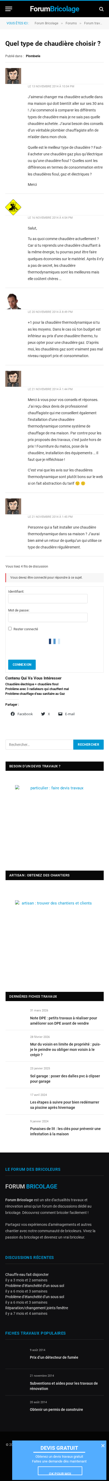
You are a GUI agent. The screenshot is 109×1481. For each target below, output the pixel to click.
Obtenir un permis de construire (56, 1409)
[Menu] (8, 9)
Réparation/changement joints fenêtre (36, 1308)
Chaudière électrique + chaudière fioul (31, 684)
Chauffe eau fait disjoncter (27, 1274)
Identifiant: (16, 591)
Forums (71, 23)
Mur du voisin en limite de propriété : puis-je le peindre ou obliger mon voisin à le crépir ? (65, 1049)
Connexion (22, 665)
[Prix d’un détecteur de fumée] (15, 1356)
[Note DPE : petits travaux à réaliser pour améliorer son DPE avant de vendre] (15, 1016)
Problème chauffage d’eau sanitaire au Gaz (35, 694)
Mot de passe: (18, 610)
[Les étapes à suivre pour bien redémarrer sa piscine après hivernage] (15, 1101)
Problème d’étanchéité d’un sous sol (34, 1286)
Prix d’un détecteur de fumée (54, 1357)
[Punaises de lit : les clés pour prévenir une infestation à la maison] (15, 1127)
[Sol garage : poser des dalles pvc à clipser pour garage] (15, 1074)
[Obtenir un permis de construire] (15, 1408)
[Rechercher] (101, 9)
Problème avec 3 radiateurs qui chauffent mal (37, 689)
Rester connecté (25, 629)
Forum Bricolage (46, 23)
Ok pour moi (60, 1473)
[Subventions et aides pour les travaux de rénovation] (15, 1381)
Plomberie (33, 56)
